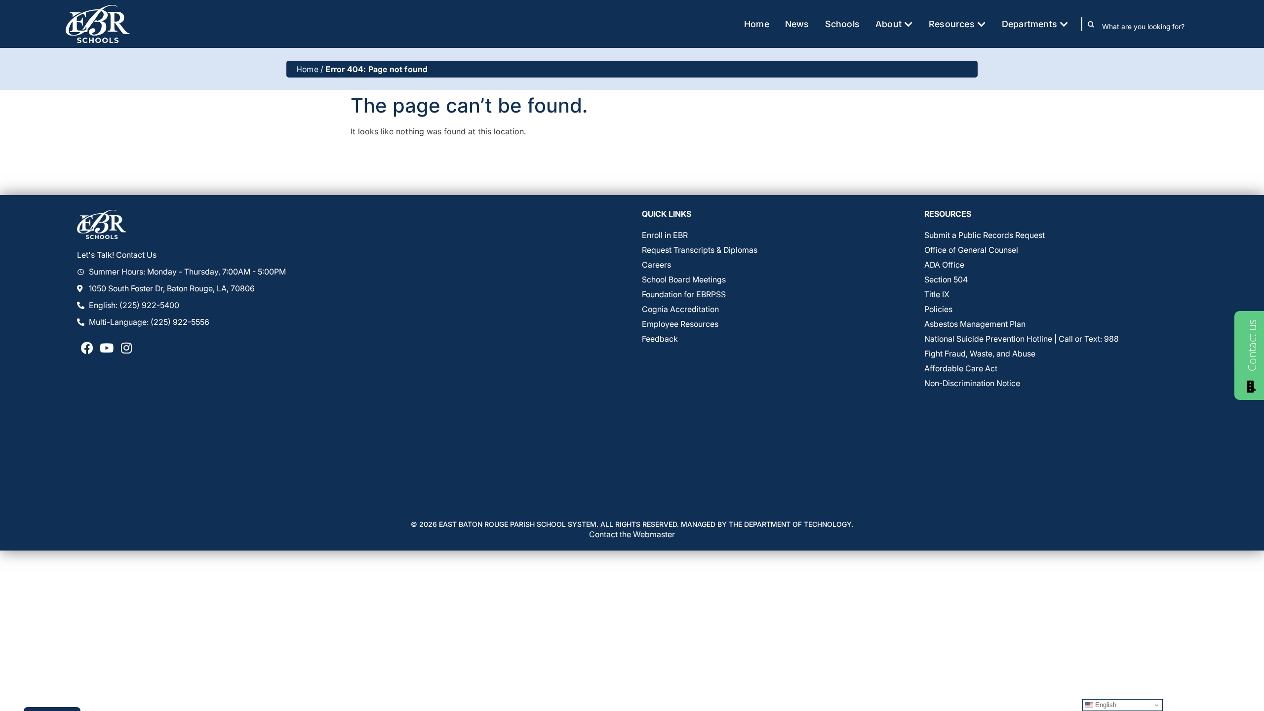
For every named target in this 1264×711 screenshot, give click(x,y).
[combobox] (1150, 26)
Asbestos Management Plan (975, 324)
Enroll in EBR (665, 235)
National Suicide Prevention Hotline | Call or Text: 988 (1021, 339)
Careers (656, 265)
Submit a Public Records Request (984, 235)
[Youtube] (107, 347)
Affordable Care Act (960, 368)
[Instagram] (126, 347)
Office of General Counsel (971, 250)
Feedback (660, 339)
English (1104, 705)
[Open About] (908, 24)
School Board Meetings (684, 279)
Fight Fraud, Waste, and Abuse (979, 353)
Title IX (936, 294)
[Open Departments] (1064, 24)
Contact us (1251, 345)
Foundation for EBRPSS (684, 294)
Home (307, 69)
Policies (938, 309)
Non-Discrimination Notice (972, 383)
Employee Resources (680, 324)
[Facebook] (87, 347)
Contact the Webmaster (632, 534)
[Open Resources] (981, 24)
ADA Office (944, 265)
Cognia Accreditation (680, 309)
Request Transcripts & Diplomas (699, 250)
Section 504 (946, 279)
